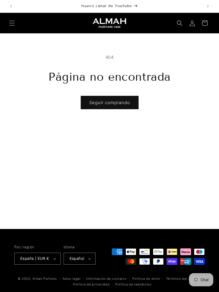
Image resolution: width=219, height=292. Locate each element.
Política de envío (146, 279)
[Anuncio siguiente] (208, 6)
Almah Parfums (45, 279)
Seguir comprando (109, 102)
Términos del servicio (184, 279)
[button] (12, 23)
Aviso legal (71, 279)
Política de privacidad (91, 284)
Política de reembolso (133, 284)
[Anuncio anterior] (11, 6)
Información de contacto (106, 279)
